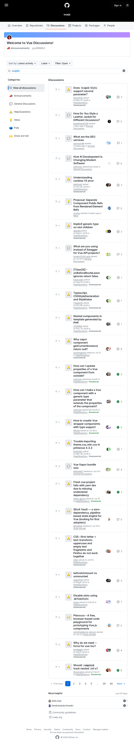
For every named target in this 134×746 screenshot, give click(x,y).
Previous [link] (58, 683)
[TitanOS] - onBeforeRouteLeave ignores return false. (86, 273)
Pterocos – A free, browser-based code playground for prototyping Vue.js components (86, 622)
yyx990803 (38, 48)
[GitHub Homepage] (57, 737)
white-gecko (79, 498)
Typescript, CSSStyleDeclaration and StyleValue (86, 296)
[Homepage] (67, 5)
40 (111, 683)
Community (68, 729)
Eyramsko (77, 451)
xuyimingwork (79, 352)
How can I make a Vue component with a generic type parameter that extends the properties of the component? (87, 398)
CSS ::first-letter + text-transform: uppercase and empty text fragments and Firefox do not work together (85, 546)
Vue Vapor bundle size (84, 466)
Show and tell (79, 528)
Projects (76, 25)
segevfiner (78, 580)
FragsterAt (78, 303)
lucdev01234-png (81, 256)
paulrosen (77, 184)
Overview (17, 25)
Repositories (36, 25)
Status (57, 729)
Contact (86, 729)
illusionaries (78, 672)
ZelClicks (77, 166)
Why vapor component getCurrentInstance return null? (85, 344)
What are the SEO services (84, 138)
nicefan (76, 213)
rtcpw (76, 602)
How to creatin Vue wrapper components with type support (86, 424)
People (111, 25)
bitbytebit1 (78, 471)
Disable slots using (85, 597)
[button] (124, 70)
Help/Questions (80, 102)
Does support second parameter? (85, 91)
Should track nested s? (85, 667)
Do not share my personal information (67, 732)
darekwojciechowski (62, 705)
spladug (77, 230)
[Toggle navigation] (6, 5)
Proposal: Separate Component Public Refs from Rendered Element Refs (88, 204)
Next (119, 683)
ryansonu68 (78, 143)
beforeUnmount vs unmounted (85, 574)
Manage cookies (100, 729)
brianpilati (77, 526)
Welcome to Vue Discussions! (30, 43)
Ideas (75, 215)
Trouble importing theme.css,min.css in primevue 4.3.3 (86, 444)
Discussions (58, 25)
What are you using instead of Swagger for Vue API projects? (86, 250)
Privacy (37, 729)
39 (104, 683)
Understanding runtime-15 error (83, 179)
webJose (56, 700)
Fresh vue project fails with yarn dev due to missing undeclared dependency (84, 488)
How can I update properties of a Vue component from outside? (85, 370)
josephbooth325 (80, 123)
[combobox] (66, 70)
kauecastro (78, 279)
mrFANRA (77, 326)
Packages (94, 25)
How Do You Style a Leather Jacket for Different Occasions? (86, 117)
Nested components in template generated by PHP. (87, 319)
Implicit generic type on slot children (86, 225)
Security (47, 729)
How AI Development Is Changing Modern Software (87, 160)
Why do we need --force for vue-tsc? (85, 644)
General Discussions (83, 127)
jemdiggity (78, 649)
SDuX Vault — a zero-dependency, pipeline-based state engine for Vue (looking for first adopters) (87, 516)
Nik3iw (76, 430)
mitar (75, 560)
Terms (29, 729)
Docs (78, 729)
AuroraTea (78, 98)
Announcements (18, 48)
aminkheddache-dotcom (84, 632)
